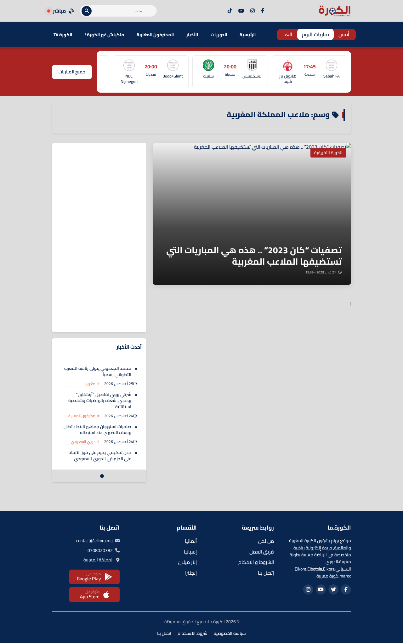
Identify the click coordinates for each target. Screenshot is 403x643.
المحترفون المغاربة (155, 35)
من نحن (266, 541)
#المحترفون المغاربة (83, 415)
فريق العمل (261, 551)
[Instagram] (252, 11)
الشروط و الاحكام (256, 562)
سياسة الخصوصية (230, 633)
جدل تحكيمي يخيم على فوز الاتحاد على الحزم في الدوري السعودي (100, 455)
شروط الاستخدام (192, 633)
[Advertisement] (99, 237)
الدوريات (219, 35)
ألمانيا (191, 541)
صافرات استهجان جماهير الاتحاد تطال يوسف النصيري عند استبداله (97, 429)
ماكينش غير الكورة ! (104, 35)
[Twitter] (333, 589)
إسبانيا (190, 551)
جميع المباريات (72, 72)
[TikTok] (230, 11)
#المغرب (92, 383)
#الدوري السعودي (85, 441)
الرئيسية (248, 35)
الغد (287, 34)
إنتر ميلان (187, 562)
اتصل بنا (164, 633)
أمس (343, 34)
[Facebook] (262, 11)
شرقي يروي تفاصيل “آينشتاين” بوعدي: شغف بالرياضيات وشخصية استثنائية (99, 400)
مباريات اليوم (315, 34)
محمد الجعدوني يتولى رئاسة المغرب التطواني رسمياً (97, 371)
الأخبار (192, 35)
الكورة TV (63, 35)
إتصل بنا (266, 572)
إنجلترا (191, 572)
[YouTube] (241, 11)
